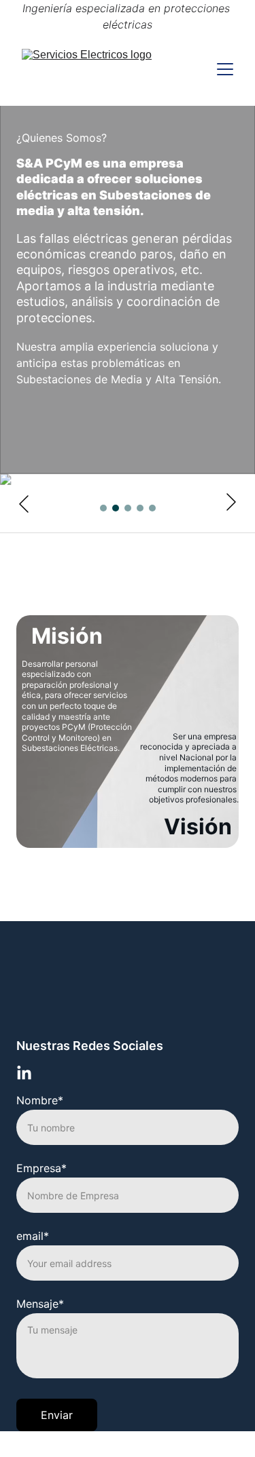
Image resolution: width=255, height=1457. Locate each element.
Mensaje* (40, 1303)
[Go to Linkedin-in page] (24, 1073)
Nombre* (39, 1100)
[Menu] (225, 69)
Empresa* (41, 1168)
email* (32, 1236)
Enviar (57, 1415)
